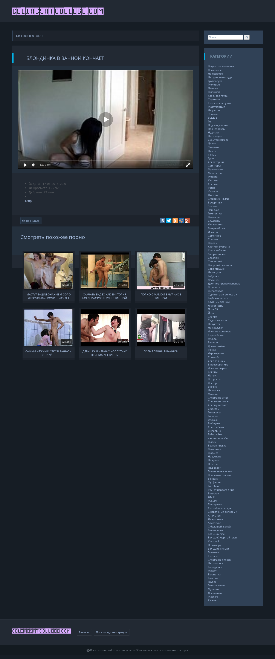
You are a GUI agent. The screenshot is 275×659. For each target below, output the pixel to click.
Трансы (212, 556)
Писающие (215, 136)
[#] (58, 11)
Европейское (216, 335)
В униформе (215, 169)
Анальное (214, 515)
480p (28, 201)
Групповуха (215, 81)
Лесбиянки (215, 593)
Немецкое (214, 272)
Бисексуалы (215, 530)
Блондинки (215, 567)
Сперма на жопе (218, 401)
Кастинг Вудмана (219, 246)
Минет (212, 571)
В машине (214, 449)
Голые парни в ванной (161, 351)
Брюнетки (214, 574)
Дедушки (213, 280)
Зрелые (212, 206)
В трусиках (215, 379)
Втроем (212, 243)
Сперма (213, 184)
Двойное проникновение (224, 283)
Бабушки (213, 276)
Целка (212, 143)
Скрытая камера (218, 140)
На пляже (214, 390)
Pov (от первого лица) (221, 490)
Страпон (213, 258)
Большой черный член (222, 537)
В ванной (214, 92)
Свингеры (214, 165)
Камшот (213, 578)
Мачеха (213, 394)
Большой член (217, 534)
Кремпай (213, 541)
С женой (213, 357)
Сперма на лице (218, 397)
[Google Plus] (187, 220)
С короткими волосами (222, 512)
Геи (210, 121)
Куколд (212, 339)
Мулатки (213, 589)
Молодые (214, 84)
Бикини (213, 372)
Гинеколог (214, 412)
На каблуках (215, 327)
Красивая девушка (220, 103)
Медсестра (215, 173)
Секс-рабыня (216, 427)
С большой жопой (219, 526)
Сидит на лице (217, 320)
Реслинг (213, 342)
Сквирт (212, 316)
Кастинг (213, 180)
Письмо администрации (111, 632)
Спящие (213, 239)
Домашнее (215, 70)
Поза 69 (213, 309)
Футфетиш (215, 482)
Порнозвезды (216, 129)
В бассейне (215, 434)
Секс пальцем (217, 361)
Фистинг (213, 195)
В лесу (212, 442)
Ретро (211, 188)
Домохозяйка (216, 346)
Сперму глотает (218, 405)
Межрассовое (216, 585)
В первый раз (216, 228)
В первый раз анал (220, 265)
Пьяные (213, 88)
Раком (212, 350)
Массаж (213, 596)
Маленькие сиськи (220, 471)
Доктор (212, 383)
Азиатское (214, 523)
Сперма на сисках (219, 559)
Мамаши (213, 552)
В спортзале (215, 291)
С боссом (213, 409)
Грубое (212, 582)
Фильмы (213, 147)
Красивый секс (217, 250)
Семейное (214, 235)
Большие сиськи (218, 548)
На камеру (214, 545)
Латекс (212, 375)
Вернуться (33, 221)
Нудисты (213, 132)
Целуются (214, 324)
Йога (211, 313)
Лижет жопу (215, 305)
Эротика (213, 114)
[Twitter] (168, 220)
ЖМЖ (211, 497)
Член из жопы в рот (220, 331)
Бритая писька (217, 445)
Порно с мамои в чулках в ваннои (161, 296)
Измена (213, 232)
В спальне (214, 431)
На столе (213, 464)
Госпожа (213, 416)
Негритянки (215, 563)
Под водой (214, 467)
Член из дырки (217, 368)
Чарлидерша (216, 353)
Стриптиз (214, 99)
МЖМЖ (212, 501)
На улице (214, 110)
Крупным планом (219, 302)
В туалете (214, 287)
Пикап (212, 151)
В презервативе (218, 364)
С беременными (218, 198)
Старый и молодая (220, 508)
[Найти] (247, 37)
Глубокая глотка (218, 298)
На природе (215, 73)
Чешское (213, 210)
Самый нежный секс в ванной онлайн (48, 353)
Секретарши (216, 162)
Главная (84, 632)
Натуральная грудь (220, 77)
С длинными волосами (222, 294)
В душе (212, 117)
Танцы (212, 154)
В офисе (213, 453)
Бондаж (213, 478)
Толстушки (215, 504)
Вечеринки (215, 202)
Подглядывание (218, 125)
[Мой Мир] (181, 220)
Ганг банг (214, 486)
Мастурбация (216, 107)
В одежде (214, 217)
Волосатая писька (219, 475)
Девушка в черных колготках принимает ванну (104, 353)
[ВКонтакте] (162, 220)
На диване (215, 456)
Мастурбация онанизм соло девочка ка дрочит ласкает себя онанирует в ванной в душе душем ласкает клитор (48, 296)
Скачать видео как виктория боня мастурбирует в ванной (104, 296)
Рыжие (212, 600)
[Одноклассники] (175, 220)
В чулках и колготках (221, 66)
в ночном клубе (218, 438)
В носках (213, 493)
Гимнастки (215, 213)
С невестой (215, 261)
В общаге (214, 423)
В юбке (212, 386)
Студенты (214, 221)
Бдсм (211, 158)
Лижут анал (215, 519)
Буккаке (213, 420)
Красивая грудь (218, 96)
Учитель (213, 191)
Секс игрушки (216, 269)
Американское (217, 254)
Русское (213, 177)
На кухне (213, 460)
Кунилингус (215, 224)
